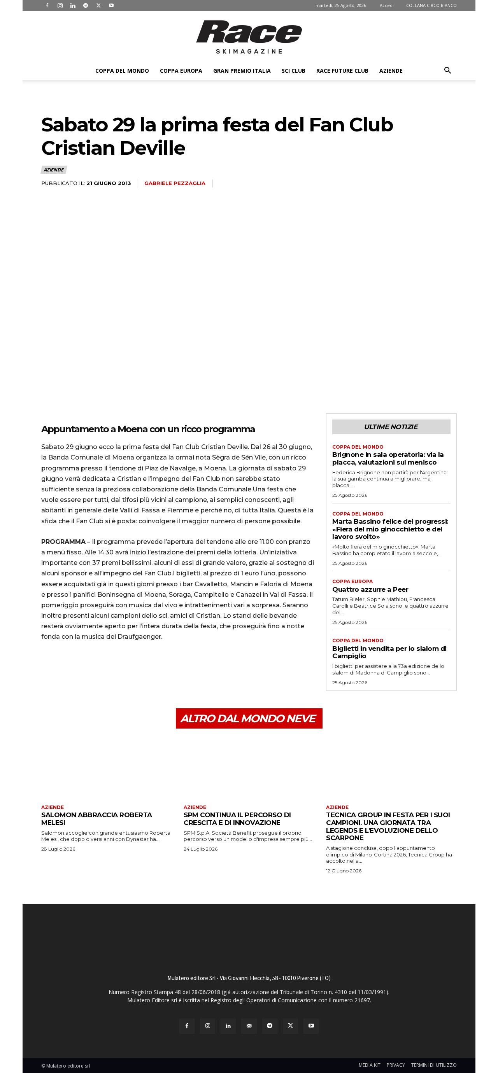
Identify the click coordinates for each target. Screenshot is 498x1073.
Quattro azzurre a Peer (370, 589)
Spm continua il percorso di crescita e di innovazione (237, 819)
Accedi (387, 5)
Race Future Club (342, 70)
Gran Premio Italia (242, 70)
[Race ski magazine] (249, 36)
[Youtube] (111, 5)
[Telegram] (85, 5)
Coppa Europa (181, 70)
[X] (98, 5)
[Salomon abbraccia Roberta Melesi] (106, 767)
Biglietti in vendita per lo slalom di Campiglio (389, 652)
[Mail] (248, 1026)
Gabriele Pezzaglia (174, 183)
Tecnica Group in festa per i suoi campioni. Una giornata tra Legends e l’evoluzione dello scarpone (388, 826)
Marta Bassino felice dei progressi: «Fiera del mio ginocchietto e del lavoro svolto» (390, 528)
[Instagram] (60, 5)
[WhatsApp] (102, 670)
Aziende (391, 70)
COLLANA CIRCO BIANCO (431, 5)
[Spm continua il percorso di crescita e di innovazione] (249, 767)
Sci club (293, 70)
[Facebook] (47, 5)
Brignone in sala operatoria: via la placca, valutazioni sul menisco (388, 458)
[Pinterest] (85, 670)
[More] (121, 670)
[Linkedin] (73, 5)
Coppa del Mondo (122, 70)
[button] (447, 71)
